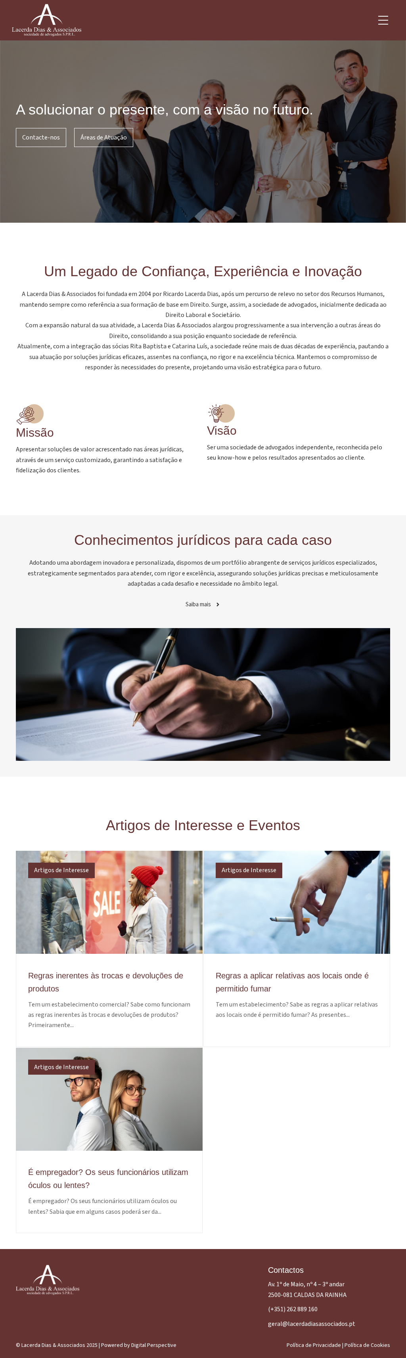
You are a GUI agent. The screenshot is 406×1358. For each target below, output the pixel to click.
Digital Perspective (153, 1345)
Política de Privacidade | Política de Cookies (338, 1345)
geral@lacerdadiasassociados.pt (311, 1324)
